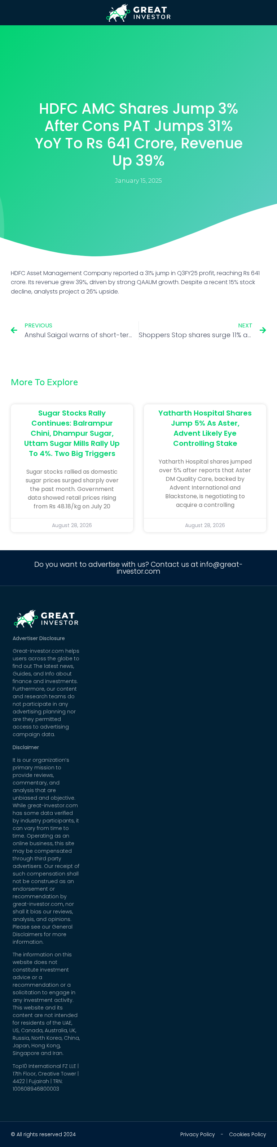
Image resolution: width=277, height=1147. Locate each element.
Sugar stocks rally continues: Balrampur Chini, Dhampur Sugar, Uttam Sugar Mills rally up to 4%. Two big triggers (72, 433)
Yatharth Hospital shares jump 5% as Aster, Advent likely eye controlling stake (205, 428)
